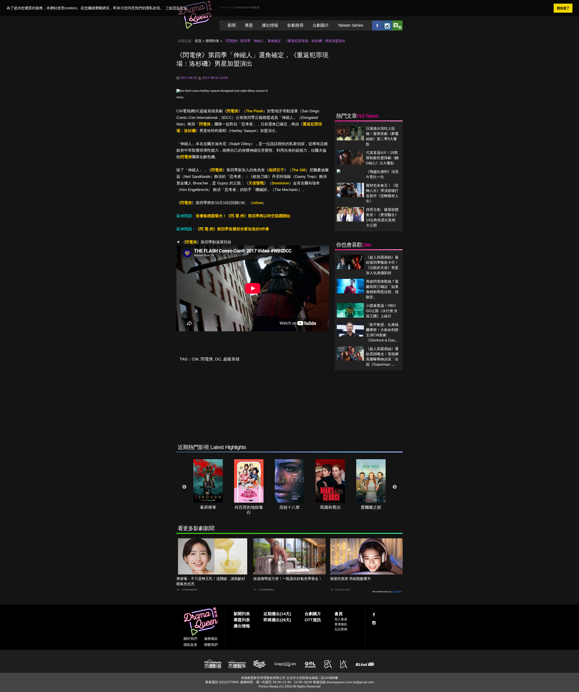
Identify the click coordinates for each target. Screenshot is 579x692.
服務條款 (211, 638)
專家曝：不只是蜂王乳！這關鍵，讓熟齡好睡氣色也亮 (210, 581)
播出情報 (270, 25)
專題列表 (242, 620)
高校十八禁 (289, 507)
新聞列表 (212, 41)
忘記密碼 (341, 629)
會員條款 (341, 624)
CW (195, 359)
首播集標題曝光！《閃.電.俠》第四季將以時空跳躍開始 (243, 216)
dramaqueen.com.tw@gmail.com (350, 682)
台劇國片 (321, 25)
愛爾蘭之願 (371, 507)
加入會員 (341, 619)
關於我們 (190, 638)
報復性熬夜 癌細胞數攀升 (350, 579)
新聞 (232, 25)
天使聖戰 (256, 183)
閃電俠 (232, 111)
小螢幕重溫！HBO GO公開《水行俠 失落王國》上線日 (382, 311)
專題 (249, 25)
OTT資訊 (313, 620)
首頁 (198, 41)
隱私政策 (190, 645)
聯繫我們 (211, 645)
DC (218, 359)
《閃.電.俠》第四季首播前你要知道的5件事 (232, 229)
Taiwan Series (350, 25)
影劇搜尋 (295, 25)
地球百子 (276, 170)
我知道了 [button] (563, 8)
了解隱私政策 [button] (176, 8)
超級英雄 (231, 359)
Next (394, 487)
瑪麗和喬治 (330, 507)
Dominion (280, 183)
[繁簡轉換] (397, 25)
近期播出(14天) (277, 614)
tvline (179, 97)
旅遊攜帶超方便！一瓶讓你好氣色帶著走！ (287, 579)
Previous (184, 487)
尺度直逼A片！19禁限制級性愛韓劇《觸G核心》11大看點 (382, 158)
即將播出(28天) (277, 620)
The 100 (299, 170)
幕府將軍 (208, 507)
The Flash (254, 111)
